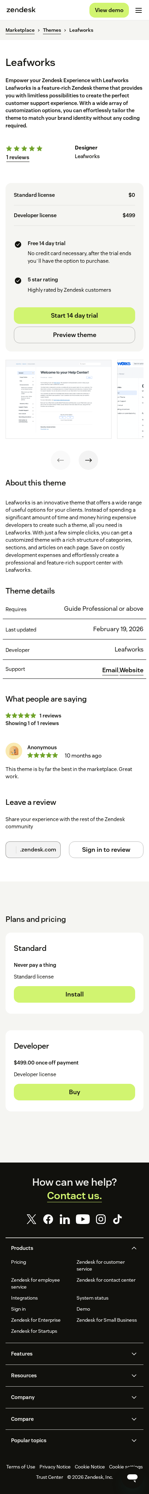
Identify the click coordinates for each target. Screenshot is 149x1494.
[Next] (88, 460)
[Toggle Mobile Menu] (138, 10)
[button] (68, 1248)
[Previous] (60, 460)
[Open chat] (132, 1477)
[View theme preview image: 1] (59, 399)
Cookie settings (126, 1467)
